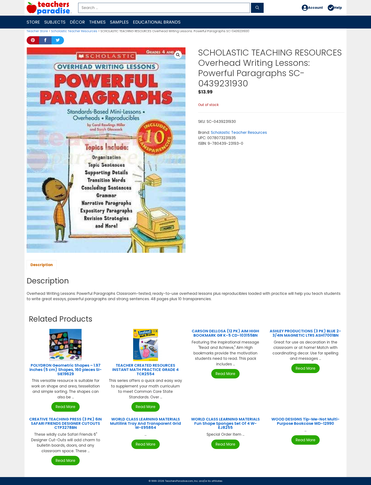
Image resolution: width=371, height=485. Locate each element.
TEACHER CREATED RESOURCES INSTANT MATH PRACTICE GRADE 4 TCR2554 (145, 370)
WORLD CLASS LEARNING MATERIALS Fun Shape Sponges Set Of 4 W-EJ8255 (225, 423)
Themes (97, 22)
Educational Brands (157, 22)
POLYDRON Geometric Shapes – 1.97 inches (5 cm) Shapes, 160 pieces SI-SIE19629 (65, 370)
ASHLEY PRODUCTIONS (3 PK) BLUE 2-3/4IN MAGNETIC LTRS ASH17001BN (305, 333)
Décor (77, 22)
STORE (33, 22)
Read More (65, 406)
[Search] (257, 8)
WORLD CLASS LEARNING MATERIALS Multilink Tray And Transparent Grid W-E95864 (145, 423)
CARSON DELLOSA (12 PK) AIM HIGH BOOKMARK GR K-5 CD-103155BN (225, 333)
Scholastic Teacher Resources (74, 31)
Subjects (54, 22)
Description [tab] (41, 264)
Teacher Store (37, 31)
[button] (178, 55)
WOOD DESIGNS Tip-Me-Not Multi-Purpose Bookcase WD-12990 (305, 421)
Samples (119, 22)
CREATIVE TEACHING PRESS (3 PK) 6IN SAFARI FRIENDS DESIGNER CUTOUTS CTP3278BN (65, 423)
